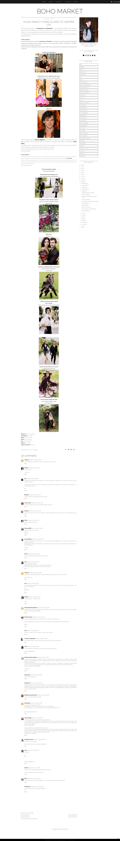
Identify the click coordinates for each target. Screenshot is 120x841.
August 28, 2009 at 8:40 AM (33, 750)
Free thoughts (84, 102)
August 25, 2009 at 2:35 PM (35, 459)
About (51, 1)
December (84, 183)
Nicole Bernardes (28, 739)
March (83, 220)
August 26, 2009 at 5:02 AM (33, 561)
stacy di (26, 767)
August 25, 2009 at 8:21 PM (38, 539)
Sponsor (68, 1)
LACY (25, 646)
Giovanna (26, 528)
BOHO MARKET (60, 11)
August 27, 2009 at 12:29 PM (43, 695)
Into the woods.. (85, 205)
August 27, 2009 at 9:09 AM (36, 683)
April (83, 218)
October (84, 187)
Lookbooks (83, 120)
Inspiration (83, 115)
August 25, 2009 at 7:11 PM (33, 520)
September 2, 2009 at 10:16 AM (34, 778)
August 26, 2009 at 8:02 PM (39, 617)
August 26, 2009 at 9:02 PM (33, 630)
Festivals (82, 97)
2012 (82, 176)
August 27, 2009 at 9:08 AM (36, 674)
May (83, 217)
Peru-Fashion (84, 133)
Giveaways (83, 105)
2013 (82, 174)
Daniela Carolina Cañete (30, 657)
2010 (82, 180)
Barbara (26, 596)
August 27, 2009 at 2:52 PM (36, 703)
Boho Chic (83, 72)
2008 (82, 226)
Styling (82, 151)
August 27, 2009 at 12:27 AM (42, 638)
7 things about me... (86, 203)
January (84, 224)
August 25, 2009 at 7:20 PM (37, 528)
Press (76, 1)
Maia (25, 778)
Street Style (84, 148)
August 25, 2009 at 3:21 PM (34, 467)
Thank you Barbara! (86, 199)
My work (82, 130)
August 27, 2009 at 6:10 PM (39, 739)
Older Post (73, 815)
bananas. (26, 510)
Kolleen (26, 467)
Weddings (83, 156)
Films (81, 100)
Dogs (81, 79)
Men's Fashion (84, 123)
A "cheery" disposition (29, 638)
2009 (82, 181)
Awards (82, 67)
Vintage (82, 153)
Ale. (25, 478)
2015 (82, 170)
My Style (82, 128)
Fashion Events (84, 87)
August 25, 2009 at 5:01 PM (37, 502)
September (84, 189)
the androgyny (28, 539)
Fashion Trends (84, 92)
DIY (81, 77)
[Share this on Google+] (74, 449)
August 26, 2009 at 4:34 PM (43, 607)
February (84, 222)
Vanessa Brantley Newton (30, 607)
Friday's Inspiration (86, 194)
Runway (82, 141)
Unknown (26, 459)
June (25, 750)
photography (84, 135)
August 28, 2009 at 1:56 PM (34, 767)
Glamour (37, 139)
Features (82, 95)
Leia (25, 630)
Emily (25, 520)
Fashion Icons (84, 90)
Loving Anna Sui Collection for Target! (90, 201)
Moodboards (83, 125)
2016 (82, 168)
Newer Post (25, 815)
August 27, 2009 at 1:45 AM (33, 646)
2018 (82, 164)
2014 (82, 172)
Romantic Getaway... (86, 210)
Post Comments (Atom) (32, 818)
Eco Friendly (83, 82)
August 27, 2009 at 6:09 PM (37, 717)
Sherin (26, 553)
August (83, 191)
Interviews (83, 118)
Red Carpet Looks (85, 138)
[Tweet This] (71, 449)
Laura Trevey (27, 502)
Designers (83, 74)
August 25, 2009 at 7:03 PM (35, 510)
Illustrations (84, 113)
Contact (59, 1)
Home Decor (83, 110)
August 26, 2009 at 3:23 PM (35, 596)
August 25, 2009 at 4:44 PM (35, 494)
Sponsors (83, 143)
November (84, 185)
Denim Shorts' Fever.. (86, 207)
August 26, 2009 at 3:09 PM (35, 572)
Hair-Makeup (83, 107)
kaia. (25, 561)
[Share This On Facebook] (66, 449)
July (83, 213)
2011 (82, 178)
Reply (25, 463)
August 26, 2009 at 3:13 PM (33, 583)
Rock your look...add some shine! (89, 209)
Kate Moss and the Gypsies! (88, 192)
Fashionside (27, 703)
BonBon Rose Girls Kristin (30, 695)
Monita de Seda (28, 617)
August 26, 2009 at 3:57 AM (34, 553)
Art (81, 64)
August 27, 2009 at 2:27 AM (43, 657)
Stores (82, 146)
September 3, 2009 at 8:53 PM (37, 786)
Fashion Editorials (85, 84)
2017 (82, 166)
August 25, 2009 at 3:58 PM (32, 478)
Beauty (82, 69)
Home (44, 1)
